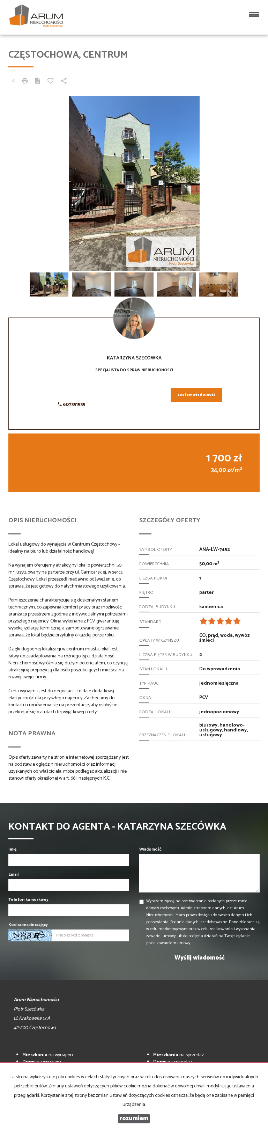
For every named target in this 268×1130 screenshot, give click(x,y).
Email (13, 874)
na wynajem (47, 1055)
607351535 (73, 405)
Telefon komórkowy (28, 900)
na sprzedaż (178, 1055)
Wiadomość (150, 849)
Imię (12, 849)
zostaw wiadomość (196, 395)
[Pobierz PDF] (37, 81)
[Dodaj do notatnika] (51, 81)
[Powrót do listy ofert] (13, 81)
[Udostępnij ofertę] (63, 81)
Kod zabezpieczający (28, 925)
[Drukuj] (25, 81)
